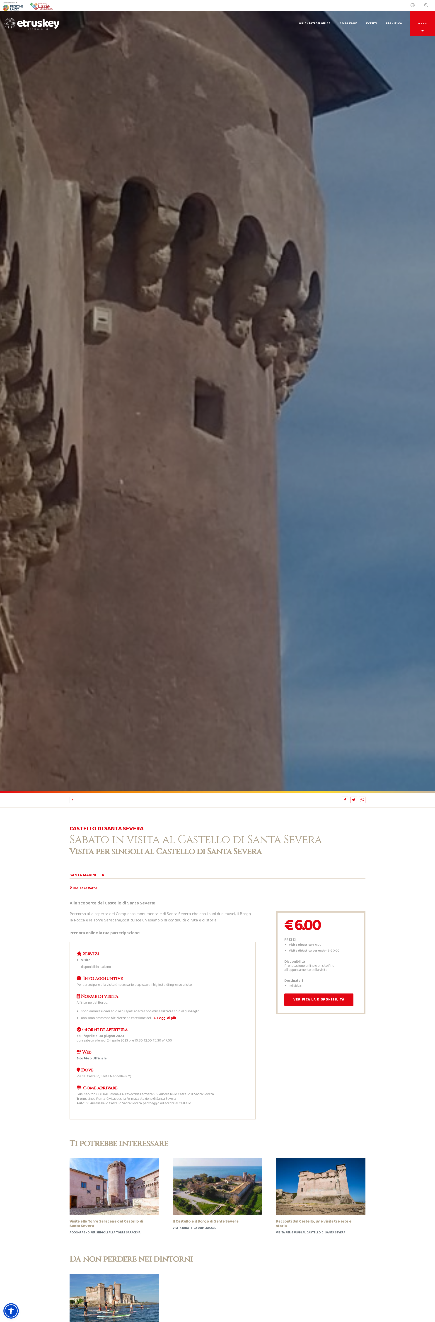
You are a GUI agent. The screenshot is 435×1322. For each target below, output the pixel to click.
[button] (11, 1310)
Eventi (371, 23)
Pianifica (394, 23)
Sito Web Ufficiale (92, 1058)
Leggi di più (166, 1018)
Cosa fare (348, 23)
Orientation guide (315, 23)
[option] (217, 396)
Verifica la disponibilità (319, 999)
